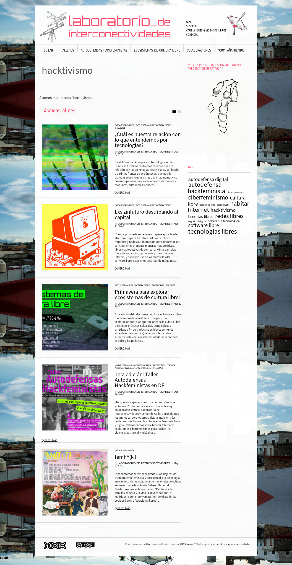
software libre (203, 225)
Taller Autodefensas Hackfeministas (145, 367)
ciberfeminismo (208, 198)
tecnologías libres (212, 231)
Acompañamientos (231, 50)
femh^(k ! (125, 457)
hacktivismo (223, 210)
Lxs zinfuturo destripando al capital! (146, 214)
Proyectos (157, 285)
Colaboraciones (199, 50)
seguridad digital (197, 221)
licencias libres (201, 216)
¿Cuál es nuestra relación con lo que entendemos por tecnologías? (148, 140)
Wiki (188, 21)
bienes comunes (235, 192)
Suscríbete (193, 26)
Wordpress (152, 544)
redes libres (229, 216)
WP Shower (186, 544)
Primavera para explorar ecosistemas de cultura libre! (147, 294)
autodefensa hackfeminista (206, 188)
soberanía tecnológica (224, 221)
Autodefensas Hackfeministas (104, 50)
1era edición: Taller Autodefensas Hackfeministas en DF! (140, 380)
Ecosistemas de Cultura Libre (157, 50)
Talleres (67, 50)
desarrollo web (207, 205)
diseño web (223, 205)
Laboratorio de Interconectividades (144, 151)
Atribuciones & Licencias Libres (206, 30)
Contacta (192, 34)
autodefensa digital (208, 179)
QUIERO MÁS (122, 192)
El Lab (48, 50)
